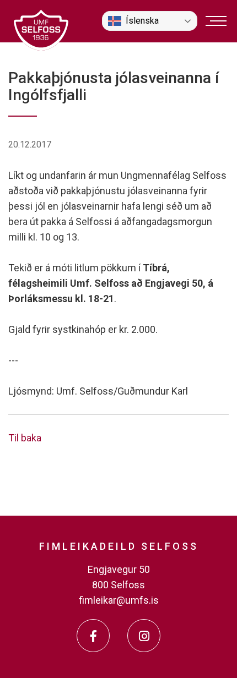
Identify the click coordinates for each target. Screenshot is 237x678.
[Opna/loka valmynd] (216, 21)
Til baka (24, 438)
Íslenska (142, 20)
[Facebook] (93, 635)
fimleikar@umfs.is (119, 600)
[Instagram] (143, 635)
